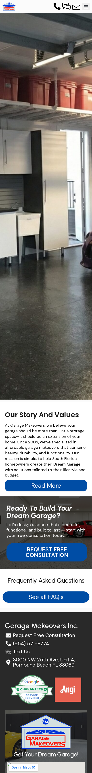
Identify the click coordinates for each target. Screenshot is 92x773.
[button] (86, 6)
